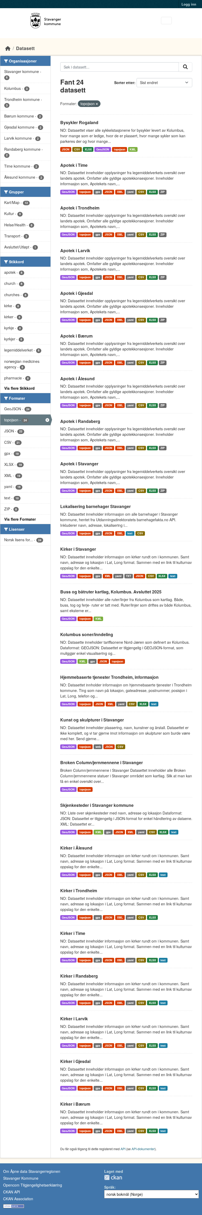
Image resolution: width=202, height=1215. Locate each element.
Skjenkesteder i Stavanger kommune (97, 805)
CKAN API (11, 1191)
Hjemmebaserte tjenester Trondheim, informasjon (109, 677)
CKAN (113, 1177)
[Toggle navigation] (166, 21)
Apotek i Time (74, 165)
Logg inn (188, 4)
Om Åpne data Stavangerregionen (31, 1171)
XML (120, 192)
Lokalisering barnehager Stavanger (95, 506)
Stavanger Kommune (20, 1178)
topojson (119, 149)
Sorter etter (124, 82)
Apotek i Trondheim (79, 208)
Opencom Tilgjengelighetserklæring (32, 1185)
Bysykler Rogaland (79, 122)
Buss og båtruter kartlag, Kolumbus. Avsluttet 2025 (110, 592)
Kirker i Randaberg (79, 976)
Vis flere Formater (20, 519)
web (98, 747)
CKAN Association (18, 1198)
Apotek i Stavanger (79, 464)
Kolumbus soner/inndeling (86, 634)
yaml (130, 192)
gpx (97, 192)
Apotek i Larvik (75, 250)
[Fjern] (97, 104)
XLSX (88, 149)
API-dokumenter (143, 1148)
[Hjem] (8, 48)
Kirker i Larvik (74, 1019)
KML (133, 149)
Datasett (25, 48)
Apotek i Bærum (76, 336)
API (122, 1148)
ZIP (162, 192)
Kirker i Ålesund (76, 848)
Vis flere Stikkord (19, 388)
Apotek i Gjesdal (76, 293)
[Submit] (185, 67)
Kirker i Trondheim (78, 890)
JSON (65, 149)
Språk (109, 1187)
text (130, 533)
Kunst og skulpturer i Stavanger (92, 720)
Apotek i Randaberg (80, 421)
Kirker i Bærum (75, 1104)
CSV (77, 149)
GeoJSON (102, 149)
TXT (128, 576)
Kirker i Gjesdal (75, 1061)
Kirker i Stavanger (78, 549)
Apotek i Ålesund (77, 378)
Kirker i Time (72, 933)
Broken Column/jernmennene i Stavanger (101, 762)
